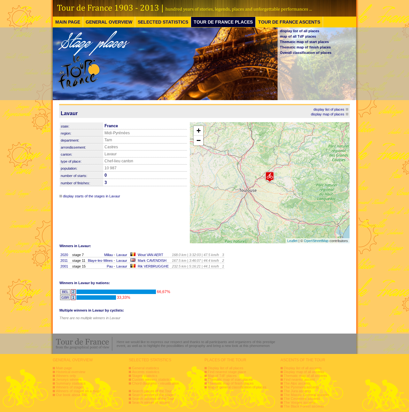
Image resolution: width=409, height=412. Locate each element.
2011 (64, 260)
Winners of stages (70, 387)
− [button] (199, 140)
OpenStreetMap (316, 241)
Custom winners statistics (152, 379)
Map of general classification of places (237, 387)
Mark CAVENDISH (152, 260)
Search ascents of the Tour (153, 399)
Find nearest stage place (227, 372)
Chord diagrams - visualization (155, 383)
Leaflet (292, 241)
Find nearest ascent (299, 379)
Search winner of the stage (153, 395)
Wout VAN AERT (150, 255)
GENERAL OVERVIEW (109, 22)
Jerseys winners (69, 379)
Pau (110, 266)
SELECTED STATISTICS (163, 22)
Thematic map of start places (304, 42)
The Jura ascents (297, 391)
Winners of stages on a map (77, 391)
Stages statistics (145, 376)
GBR (65, 297)
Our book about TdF (72, 395)
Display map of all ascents (304, 372)
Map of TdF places (222, 376)
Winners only (66, 376)
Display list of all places (225, 368)
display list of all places (299, 31)
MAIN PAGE (67, 22)
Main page (64, 368)
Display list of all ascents (303, 368)
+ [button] (199, 131)
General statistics (145, 368)
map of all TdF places (298, 36)
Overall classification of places (305, 53)
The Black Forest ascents (304, 406)
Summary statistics (71, 383)
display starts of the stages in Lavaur (91, 196)
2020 (64, 255)
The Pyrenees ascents (301, 387)
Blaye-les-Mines (100, 260)
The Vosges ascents (300, 402)
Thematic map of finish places (305, 47)
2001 (64, 266)
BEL (65, 292)
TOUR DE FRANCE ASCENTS (289, 22)
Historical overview (70, 372)
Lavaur (121, 255)
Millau (108, 255)
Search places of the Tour (152, 391)
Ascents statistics (145, 372)
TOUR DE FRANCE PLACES (223, 22)
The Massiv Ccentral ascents (306, 395)
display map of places (327, 114)
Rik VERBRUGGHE (153, 266)
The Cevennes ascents (302, 399)
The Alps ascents (297, 383)
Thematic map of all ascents (305, 376)
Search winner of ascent (151, 402)
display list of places (328, 109)
